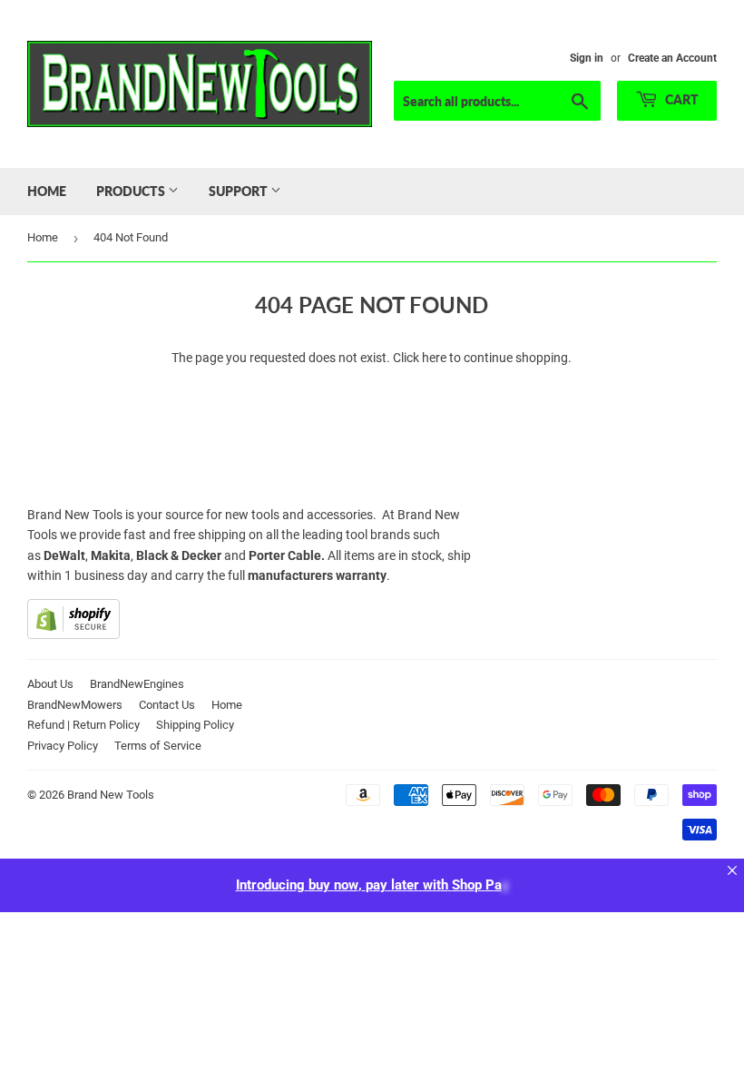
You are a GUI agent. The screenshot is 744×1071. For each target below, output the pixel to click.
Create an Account (672, 58)
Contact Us (167, 705)
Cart (680, 99)
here (434, 357)
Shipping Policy (195, 725)
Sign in (586, 58)
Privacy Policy (62, 745)
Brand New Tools (110, 794)
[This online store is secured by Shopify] (73, 634)
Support (239, 191)
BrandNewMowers (74, 705)
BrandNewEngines (137, 684)
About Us (50, 684)
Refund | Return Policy (83, 725)
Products (132, 191)
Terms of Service (157, 745)
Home (46, 191)
